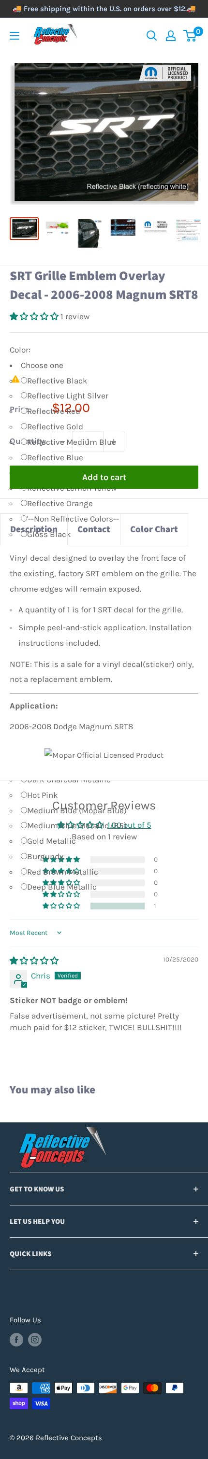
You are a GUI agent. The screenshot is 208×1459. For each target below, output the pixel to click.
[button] (35, 316)
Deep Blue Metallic (62, 887)
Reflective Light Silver (67, 395)
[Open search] (152, 35)
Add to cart (104, 477)
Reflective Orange (60, 503)
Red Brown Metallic (62, 872)
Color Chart (154, 529)
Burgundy (45, 856)
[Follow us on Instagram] (35, 1339)
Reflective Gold (55, 426)
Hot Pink (42, 795)
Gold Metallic (51, 841)
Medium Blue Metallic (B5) (77, 825)
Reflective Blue (55, 457)
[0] (190, 36)
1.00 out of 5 (129, 825)
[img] (34, 960)
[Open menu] (14, 36)
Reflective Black (57, 380)
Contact (93, 529)
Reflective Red (53, 411)
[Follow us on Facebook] (16, 1339)
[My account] (171, 35)
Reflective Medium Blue (71, 442)
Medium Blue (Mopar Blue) (77, 810)
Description (34, 529)
